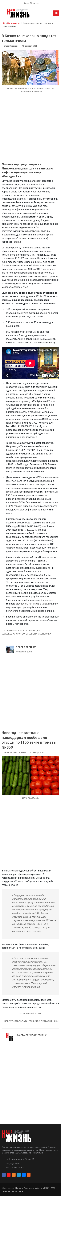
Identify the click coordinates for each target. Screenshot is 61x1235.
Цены (55, 1021)
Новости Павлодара (29, 630)
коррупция (10, 630)
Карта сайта (17, 1191)
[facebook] (3, 1174)
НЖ (3, 23)
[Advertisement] (30, 129)
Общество (34, 1021)
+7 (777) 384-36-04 (15, 1167)
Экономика (13, 23)
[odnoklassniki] (14, 1174)
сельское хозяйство (13, 634)
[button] (3, 13)
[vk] (23, 1174)
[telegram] (19, 1174)
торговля (46, 1021)
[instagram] (9, 1174)
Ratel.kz (17, 241)
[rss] (28, 1174)
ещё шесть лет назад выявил (32, 603)
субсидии (31, 634)
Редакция (6, 1191)
